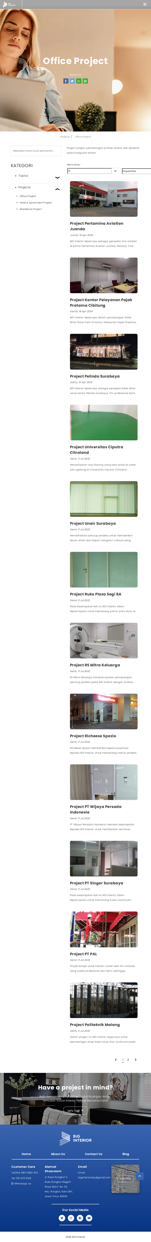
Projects (65, 136)
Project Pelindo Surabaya (95, 376)
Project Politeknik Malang (95, 1024)
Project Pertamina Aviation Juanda (96, 226)
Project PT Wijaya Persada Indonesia (96, 809)
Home (26, 1154)
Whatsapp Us (22, 1183)
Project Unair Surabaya (93, 523)
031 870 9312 (21, 1178)
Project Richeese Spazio (93, 736)
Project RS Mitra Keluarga (95, 665)
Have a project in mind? (75, 1087)
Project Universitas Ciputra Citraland (96, 449)
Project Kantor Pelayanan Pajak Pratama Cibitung (101, 302)
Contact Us (93, 1154)
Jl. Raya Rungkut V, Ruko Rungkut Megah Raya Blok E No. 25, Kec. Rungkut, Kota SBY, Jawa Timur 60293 (59, 1186)
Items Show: (74, 164)
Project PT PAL (83, 954)
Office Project (83, 136)
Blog (125, 1154)
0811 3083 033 (24, 1172)
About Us (58, 1154)
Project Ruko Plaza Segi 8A (96, 594)
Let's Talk (74, 1110)
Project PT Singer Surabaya (96, 883)
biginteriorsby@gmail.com (92, 1175)
